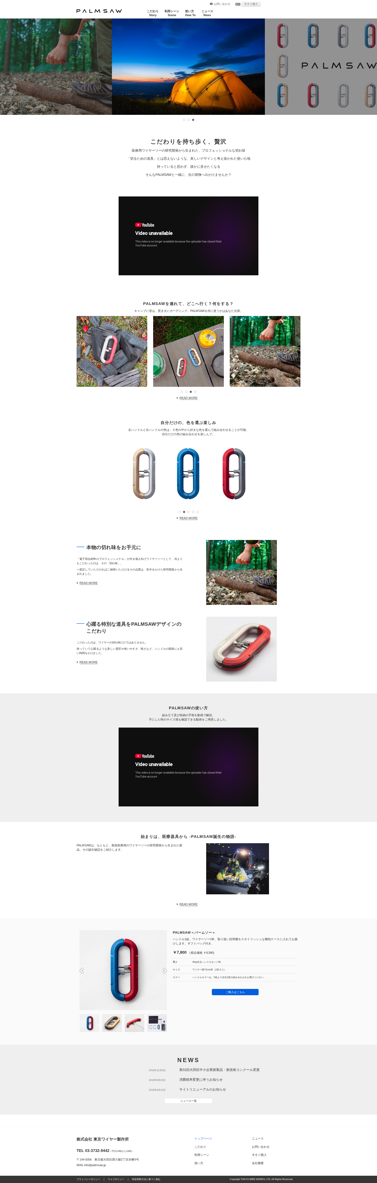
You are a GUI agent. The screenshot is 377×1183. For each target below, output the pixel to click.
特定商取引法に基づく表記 (146, 1179)
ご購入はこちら (235, 992)
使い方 (198, 1163)
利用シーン (201, 1154)
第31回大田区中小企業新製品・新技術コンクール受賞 (219, 1070)
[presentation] (81, 971)
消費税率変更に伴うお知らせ (201, 1080)
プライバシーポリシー (88, 1179)
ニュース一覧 (188, 1100)
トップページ (203, 1138)
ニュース (258, 1138)
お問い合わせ (222, 4)
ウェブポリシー (116, 1179)
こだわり (200, 1146)
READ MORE (188, 398)
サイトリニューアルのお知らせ (202, 1089)
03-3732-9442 (97, 1150)
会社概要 (258, 1163)
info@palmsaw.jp (95, 1165)
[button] (184, 120)
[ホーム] (99, 11)
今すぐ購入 (251, 4)
